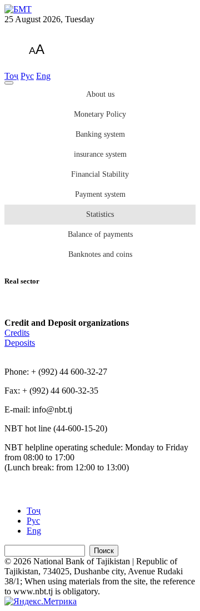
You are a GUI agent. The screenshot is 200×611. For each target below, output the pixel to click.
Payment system (100, 194)
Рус (27, 76)
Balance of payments (100, 234)
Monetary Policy (100, 114)
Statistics (100, 214)
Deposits (19, 342)
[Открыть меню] (8, 83)
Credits (16, 332)
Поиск (104, 551)
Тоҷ (11, 76)
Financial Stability (100, 174)
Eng (43, 76)
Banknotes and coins (100, 254)
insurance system (100, 154)
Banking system (100, 134)
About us (100, 94)
